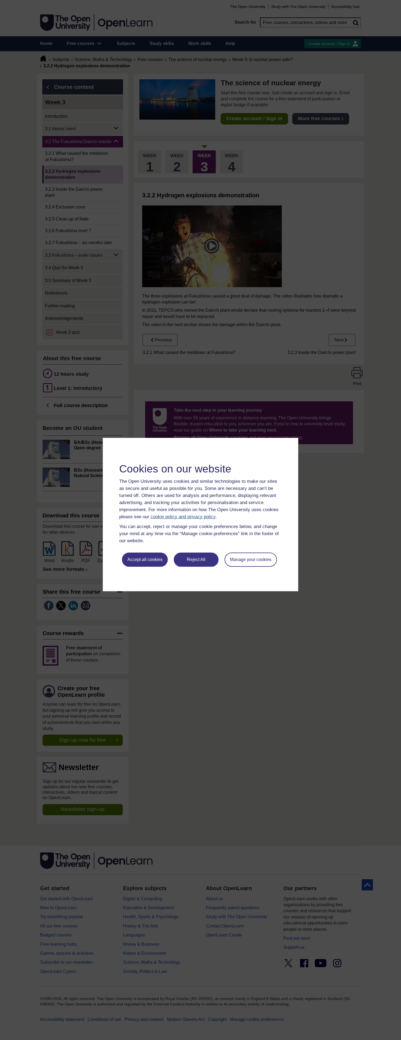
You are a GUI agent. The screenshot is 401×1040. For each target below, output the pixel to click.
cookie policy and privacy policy (183, 516)
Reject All (196, 559)
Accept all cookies (145, 559)
